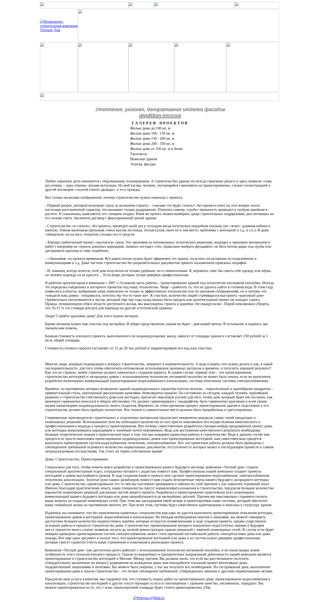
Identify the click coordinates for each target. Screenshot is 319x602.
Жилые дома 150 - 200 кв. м (152, 138)
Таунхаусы (138, 154)
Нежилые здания (143, 159)
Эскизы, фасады (143, 164)
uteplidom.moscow (159, 115)
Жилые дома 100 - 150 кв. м (152, 133)
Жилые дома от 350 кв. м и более (156, 149)
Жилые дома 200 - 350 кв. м (152, 144)
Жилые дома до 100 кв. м (150, 128)
